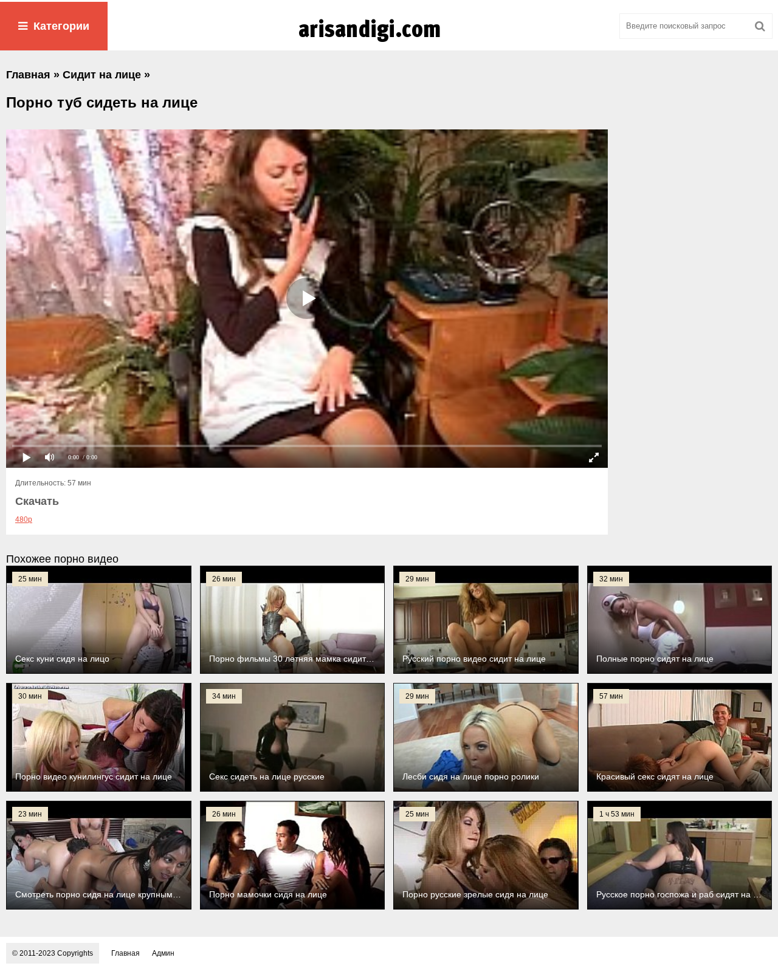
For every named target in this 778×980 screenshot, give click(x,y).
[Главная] (389, 42)
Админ (163, 953)
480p (23, 519)
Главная (125, 953)
